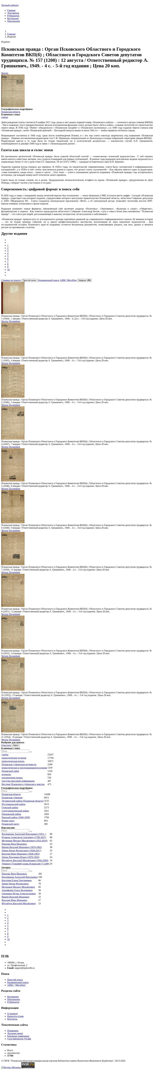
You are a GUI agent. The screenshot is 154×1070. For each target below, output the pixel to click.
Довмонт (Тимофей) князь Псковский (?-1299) (25, 863)
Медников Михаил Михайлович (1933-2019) (24, 840)
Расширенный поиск (48, 280)
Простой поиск (15, 979)
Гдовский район (10, 807)
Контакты (12, 1019)
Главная (11, 10)
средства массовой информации (18, 781)
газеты (4, 117)
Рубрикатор (13, 15)
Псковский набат (10, 771)
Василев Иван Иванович (14, 900)
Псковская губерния (12, 797)
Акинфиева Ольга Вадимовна (17, 890)
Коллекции (13, 18)
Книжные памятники (18, 1036)
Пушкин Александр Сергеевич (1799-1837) (24, 837)
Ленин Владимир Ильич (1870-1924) (20, 857)
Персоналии (13, 21)
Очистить (6, 745)
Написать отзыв (15, 1016)
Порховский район (11, 814)
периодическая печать (13, 761)
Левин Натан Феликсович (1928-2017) (21, 850)
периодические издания (14, 758)
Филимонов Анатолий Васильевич (20, 877)
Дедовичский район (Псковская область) (22, 801)
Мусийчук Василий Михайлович (19, 903)
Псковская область (10, 112)
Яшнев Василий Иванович (15, 897)
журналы (6, 774)
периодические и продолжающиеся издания (24, 767)
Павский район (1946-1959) (16, 817)
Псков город (8, 820)
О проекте (12, 1013)
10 (8, 269)
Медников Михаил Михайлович (18, 887)
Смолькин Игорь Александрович (19, 893)
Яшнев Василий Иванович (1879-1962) (22, 847)
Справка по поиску (11, 280)
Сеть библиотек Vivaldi (19, 1038)
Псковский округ (10, 824)
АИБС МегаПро (68, 280)
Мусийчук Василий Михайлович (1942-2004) (25, 860)
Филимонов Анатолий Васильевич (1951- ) (24, 834)
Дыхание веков (15, 1033)
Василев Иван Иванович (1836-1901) (21, 854)
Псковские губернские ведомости (19, 764)
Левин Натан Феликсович (15, 883)
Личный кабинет (10, 5)
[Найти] (31, 751)
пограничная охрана (12, 777)
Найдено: (84, 280)
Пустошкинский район (13, 804)
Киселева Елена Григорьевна (17, 880)
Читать (4, 73)
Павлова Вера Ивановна (14, 844)
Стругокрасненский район (15, 811)
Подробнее (14, 321)
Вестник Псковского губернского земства (23, 784)
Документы (13, 13)
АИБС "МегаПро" (16, 985)
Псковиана (12, 1030)
